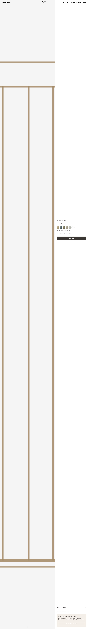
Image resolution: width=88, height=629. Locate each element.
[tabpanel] (27, 314)
